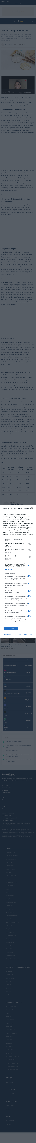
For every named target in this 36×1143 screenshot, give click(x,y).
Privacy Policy (28, 634)
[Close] (32, 508)
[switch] (29, 544)
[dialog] (18, 571)
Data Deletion (8, 634)
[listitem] (18, 540)
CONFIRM (11, 628)
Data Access (18, 634)
